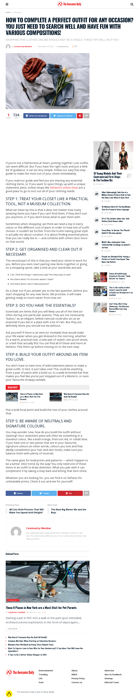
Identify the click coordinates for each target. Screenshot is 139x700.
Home (8, 12)
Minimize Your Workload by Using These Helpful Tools (30, 644)
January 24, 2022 (71, 400)
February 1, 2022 (27, 402)
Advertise (109, 670)
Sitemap (109, 678)
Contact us (77, 682)
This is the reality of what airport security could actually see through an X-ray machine (121, 291)
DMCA (74, 674)
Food (41, 682)
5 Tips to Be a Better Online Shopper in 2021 (27, 654)
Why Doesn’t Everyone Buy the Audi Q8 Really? (76, 395)
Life (40, 678)
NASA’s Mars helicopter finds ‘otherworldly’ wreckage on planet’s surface (116, 245)
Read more (13, 629)
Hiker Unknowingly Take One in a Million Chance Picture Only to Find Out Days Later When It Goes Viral (116, 195)
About (75, 670)
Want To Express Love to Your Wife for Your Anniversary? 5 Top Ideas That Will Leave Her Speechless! (45, 649)
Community (17, 12)
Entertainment (46, 670)
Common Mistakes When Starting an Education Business (32, 640)
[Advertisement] (47, 142)
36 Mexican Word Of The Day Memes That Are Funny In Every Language (116, 208)
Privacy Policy (78, 678)
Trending (43, 674)
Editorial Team (112, 682)
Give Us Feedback (113, 674)
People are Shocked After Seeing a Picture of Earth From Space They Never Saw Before (116, 259)
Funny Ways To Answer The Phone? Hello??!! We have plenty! (116, 231)
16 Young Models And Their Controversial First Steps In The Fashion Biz (108, 176)
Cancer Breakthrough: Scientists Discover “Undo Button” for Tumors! (119, 276)
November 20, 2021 (46, 46)
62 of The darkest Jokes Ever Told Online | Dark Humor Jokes (115, 220)
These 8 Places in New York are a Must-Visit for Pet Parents (31, 396)
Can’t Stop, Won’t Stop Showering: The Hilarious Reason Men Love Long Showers (119, 307)
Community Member (23, 46)
